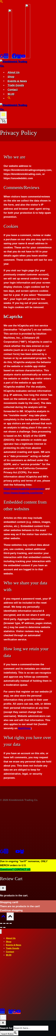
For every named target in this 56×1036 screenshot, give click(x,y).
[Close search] (3, 1022)
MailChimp (24, 728)
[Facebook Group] (19, 57)
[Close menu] (1, 931)
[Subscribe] (27, 57)
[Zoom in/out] (10, 923)
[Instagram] (6, 57)
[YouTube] (23, 57)
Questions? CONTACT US (15, 869)
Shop (11, 76)
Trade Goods (16, 85)
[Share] (4, 923)
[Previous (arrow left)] (1, 927)
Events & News (17, 80)
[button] (1, 2)
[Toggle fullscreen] (7, 923)
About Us (14, 72)
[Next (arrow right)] (4, 927)
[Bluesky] (10, 57)
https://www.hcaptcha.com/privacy (24, 488)
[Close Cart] (3, 888)
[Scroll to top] (3, 917)
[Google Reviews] (2, 57)
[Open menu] (3, 115)
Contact (13, 89)
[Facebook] (14, 57)
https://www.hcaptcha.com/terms (23, 492)
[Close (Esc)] (1, 923)
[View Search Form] (3, 1017)
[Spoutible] (14, 852)
